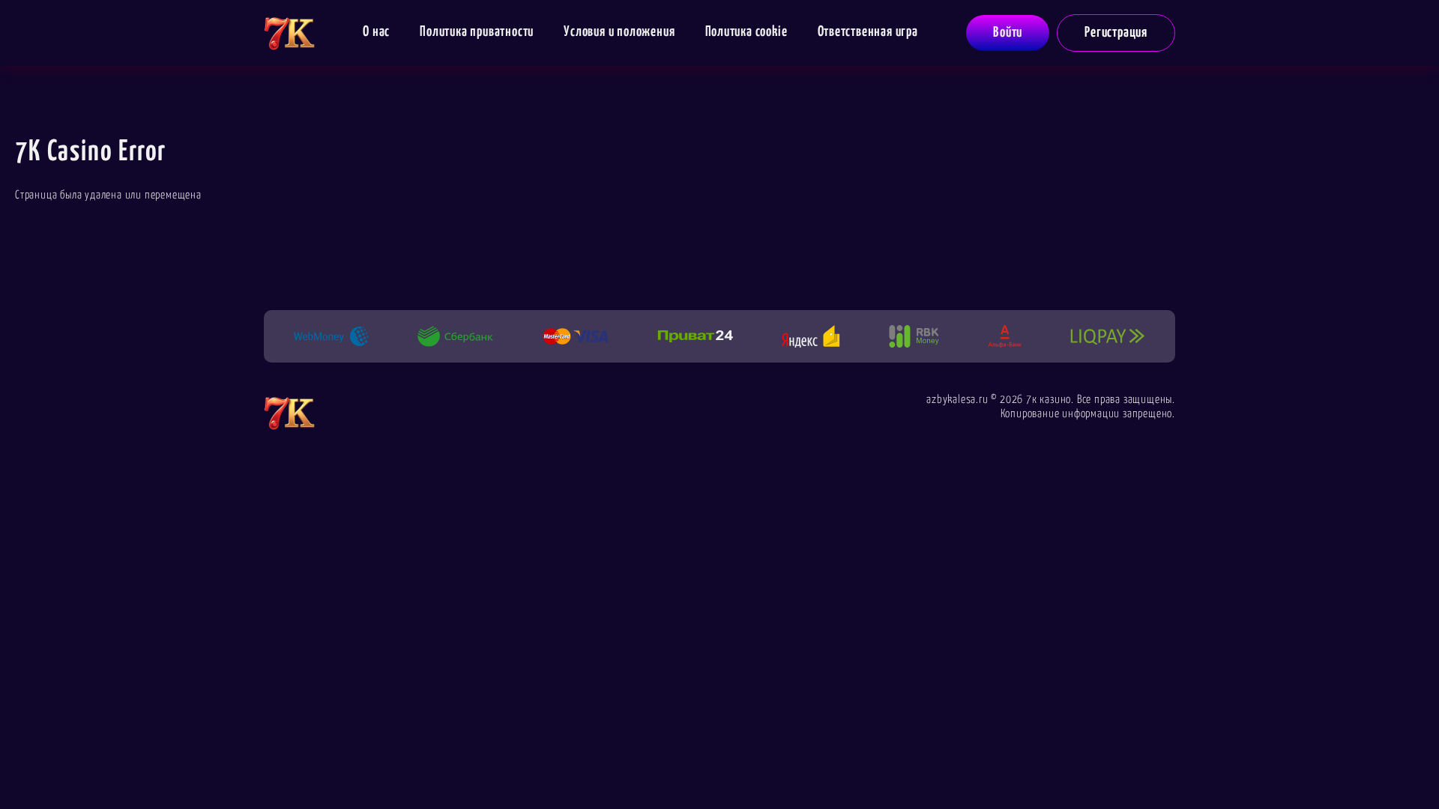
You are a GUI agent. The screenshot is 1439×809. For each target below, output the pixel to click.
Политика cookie (746, 32)
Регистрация (1115, 32)
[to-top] (1215, 765)
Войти (1007, 32)
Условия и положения (619, 32)
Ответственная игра (868, 32)
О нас (376, 32)
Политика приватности (477, 32)
